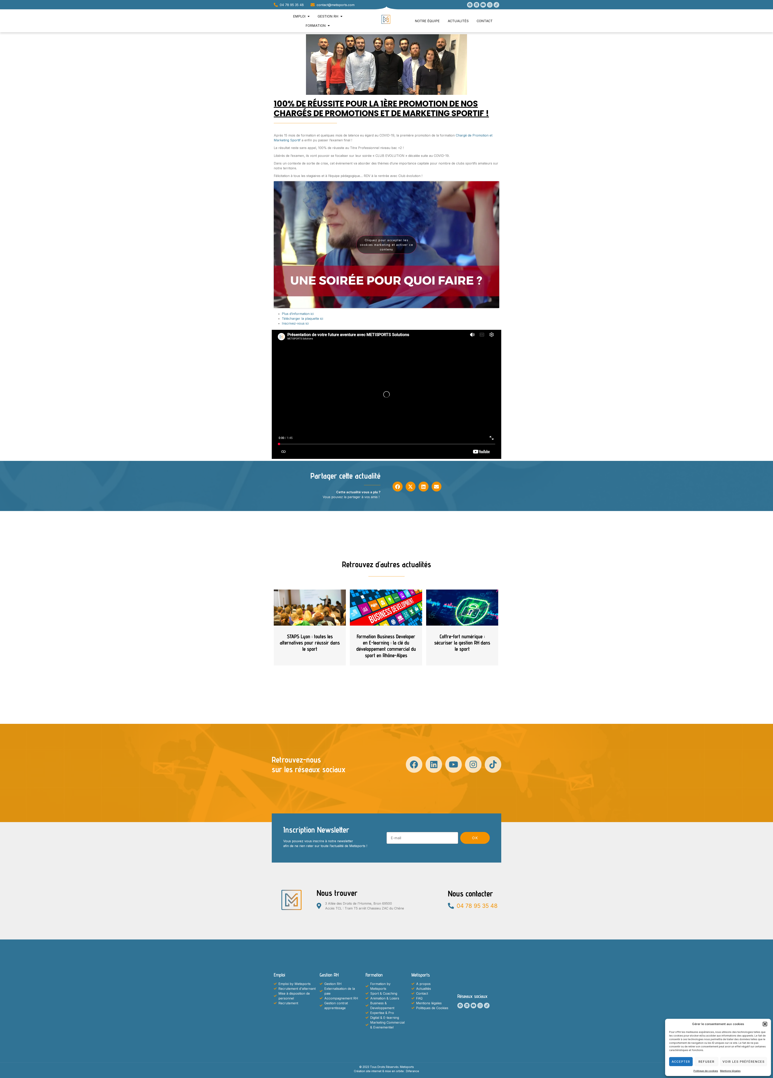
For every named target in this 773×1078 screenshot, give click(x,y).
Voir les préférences (743, 1062)
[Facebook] (470, 5)
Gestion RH (328, 16)
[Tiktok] (496, 5)
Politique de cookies (705, 1070)
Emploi (299, 16)
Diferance (412, 1071)
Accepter (681, 1062)
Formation (316, 26)
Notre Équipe (427, 21)
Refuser (706, 1062)
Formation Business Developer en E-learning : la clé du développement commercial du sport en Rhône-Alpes (386, 645)
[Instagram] (490, 5)
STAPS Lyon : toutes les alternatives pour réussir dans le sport (310, 642)
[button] (765, 1024)
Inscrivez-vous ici (295, 323)
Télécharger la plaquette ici (302, 319)
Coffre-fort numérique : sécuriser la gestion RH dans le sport (462, 642)
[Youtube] (483, 5)
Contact (485, 21)
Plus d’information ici (298, 314)
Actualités (458, 21)
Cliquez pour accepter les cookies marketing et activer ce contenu (386, 244)
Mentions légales (730, 1070)
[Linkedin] (476, 5)
